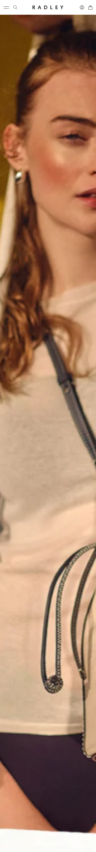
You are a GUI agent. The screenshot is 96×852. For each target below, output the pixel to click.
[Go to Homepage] (48, 7)
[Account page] (82, 7)
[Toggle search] (15, 7)
